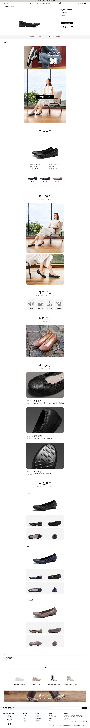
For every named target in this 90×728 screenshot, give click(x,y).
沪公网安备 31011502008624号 (80, 725)
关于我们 (25, 715)
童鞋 (40, 3)
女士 (31, 3)
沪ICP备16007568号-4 (67, 725)
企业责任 (25, 718)
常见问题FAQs (38, 718)
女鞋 (8, 6)
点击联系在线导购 (71, 715)
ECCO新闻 (25, 716)
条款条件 (37, 716)
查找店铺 (50, 715)
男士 (28, 3)
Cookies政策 (38, 720)
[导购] (85, 3)
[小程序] (82, 3)
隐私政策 (10, 708)
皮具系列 (43, 3)
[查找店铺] (80, 3)
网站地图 (25, 720)
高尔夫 (38, 3)
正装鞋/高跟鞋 (12, 6)
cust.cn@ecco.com (69, 719)
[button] (2, 20)
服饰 (26, 3)
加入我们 (25, 721)
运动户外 (34, 3)
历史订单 (50, 720)
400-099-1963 (69, 716)
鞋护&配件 (48, 3)
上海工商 (59, 725)
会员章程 (37, 721)
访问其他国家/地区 (52, 716)
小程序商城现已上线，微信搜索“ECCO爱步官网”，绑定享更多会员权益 (45, 0)
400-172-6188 (69, 721)
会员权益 (50, 718)
